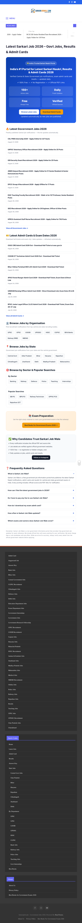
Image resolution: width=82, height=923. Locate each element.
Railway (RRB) (13, 338)
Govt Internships (16, 864)
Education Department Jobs (17, 603)
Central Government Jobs (16, 580)
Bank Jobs (11, 570)
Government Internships (16, 613)
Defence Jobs (12, 594)
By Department (14, 811)
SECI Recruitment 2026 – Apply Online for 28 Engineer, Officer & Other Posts (37, 208)
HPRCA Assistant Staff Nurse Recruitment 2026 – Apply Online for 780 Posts (37, 219)
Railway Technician (37, 397)
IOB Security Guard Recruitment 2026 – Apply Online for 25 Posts (33, 160)
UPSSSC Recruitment (15, 718)
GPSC (19, 332)
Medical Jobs (12, 675)
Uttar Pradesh (27, 356)
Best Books (12, 869)
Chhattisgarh (12, 362)
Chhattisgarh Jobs (14, 589)
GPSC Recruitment (14, 627)
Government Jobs (14, 618)
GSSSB (27, 332)
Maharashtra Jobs (14, 670)
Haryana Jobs (12, 642)
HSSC (48, 332)
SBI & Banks (68, 332)
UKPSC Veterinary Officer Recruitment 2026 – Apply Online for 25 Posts (35, 150)
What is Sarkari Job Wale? (18, 474)
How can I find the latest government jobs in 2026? (29, 490)
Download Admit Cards (52, 112)
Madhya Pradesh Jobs (15, 665)
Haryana (48, 356)
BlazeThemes (59, 915)
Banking (13, 381)
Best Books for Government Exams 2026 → (41, 425)
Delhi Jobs (11, 599)
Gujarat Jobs (12, 637)
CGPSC (57, 332)
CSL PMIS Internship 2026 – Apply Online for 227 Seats (29, 139)
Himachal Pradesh (14, 646)
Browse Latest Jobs (29, 112)
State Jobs (12, 768)
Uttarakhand (12, 728)
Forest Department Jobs (16, 608)
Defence (34, 381)
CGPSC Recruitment (15, 584)
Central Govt (12, 356)
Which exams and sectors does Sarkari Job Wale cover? (30, 521)
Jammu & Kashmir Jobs (16, 656)
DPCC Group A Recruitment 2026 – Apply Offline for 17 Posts (31, 184)
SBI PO (12, 397)
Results (10, 704)
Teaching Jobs (13, 708)
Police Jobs (12, 689)
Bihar (38, 356)
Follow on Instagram (41, 457)
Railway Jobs (12, 694)
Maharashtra (65, 362)
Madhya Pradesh (49, 362)
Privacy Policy (13, 890)
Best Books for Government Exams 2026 (22, 895)
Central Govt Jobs (17, 773)
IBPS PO (22, 397)
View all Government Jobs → (17, 228)
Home (11, 744)
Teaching (54, 381)
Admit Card (12, 556)
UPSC (10, 332)
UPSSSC (38, 332)
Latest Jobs (12, 749)
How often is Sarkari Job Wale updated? (24, 513)
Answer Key (12, 565)
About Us (12, 885)
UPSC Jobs (12, 713)
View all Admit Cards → (15, 316)
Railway (23, 381)
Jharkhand (26, 362)
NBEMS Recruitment (15, 680)
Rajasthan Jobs (13, 699)
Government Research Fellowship (19, 622)
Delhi (36, 362)
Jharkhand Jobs (13, 661)
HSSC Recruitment (14, 651)
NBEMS (25, 338)
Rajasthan (59, 356)
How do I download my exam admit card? (24, 506)
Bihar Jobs (11, 575)
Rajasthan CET (15, 402)
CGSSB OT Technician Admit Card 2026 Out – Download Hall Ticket (34, 256)
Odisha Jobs (12, 685)
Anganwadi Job (13, 560)
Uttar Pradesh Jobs (14, 723)
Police (44, 381)
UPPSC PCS (53, 397)
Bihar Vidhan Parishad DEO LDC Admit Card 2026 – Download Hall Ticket (36, 267)
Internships (66, 381)
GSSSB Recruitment (15, 632)
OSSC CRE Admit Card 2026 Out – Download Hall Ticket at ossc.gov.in (35, 245)
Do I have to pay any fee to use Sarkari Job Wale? (28, 498)
